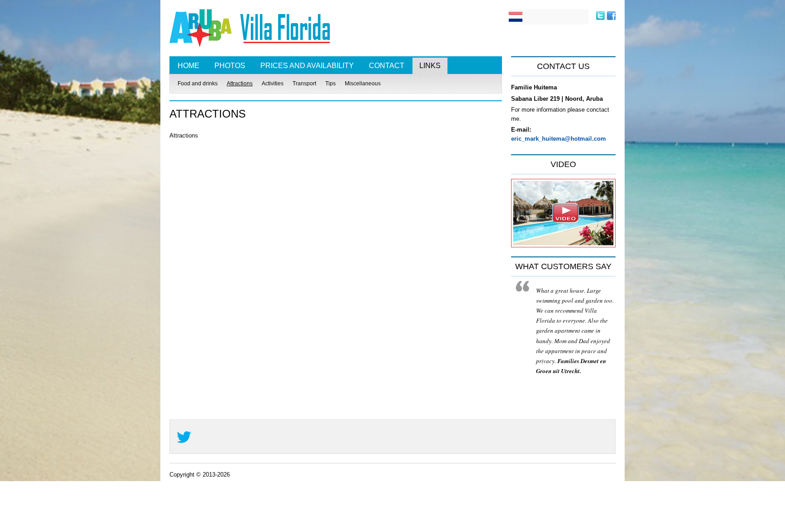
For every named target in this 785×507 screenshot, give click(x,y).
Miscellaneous (363, 83)
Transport (304, 83)
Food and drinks (198, 83)
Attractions (240, 83)
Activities (272, 83)
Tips (330, 83)
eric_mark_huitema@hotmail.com (558, 138)
